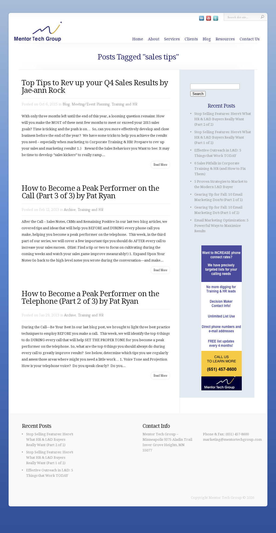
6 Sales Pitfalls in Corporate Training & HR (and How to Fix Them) (220, 168)
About (153, 39)
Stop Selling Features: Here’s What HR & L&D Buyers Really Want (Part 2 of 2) (222, 119)
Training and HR (124, 104)
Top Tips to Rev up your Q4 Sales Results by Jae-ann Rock (95, 86)
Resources (225, 39)
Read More (160, 165)
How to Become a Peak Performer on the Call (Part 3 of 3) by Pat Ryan (90, 192)
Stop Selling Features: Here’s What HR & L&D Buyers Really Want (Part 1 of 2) (222, 137)
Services (172, 39)
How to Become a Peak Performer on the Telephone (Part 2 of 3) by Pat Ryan (90, 297)
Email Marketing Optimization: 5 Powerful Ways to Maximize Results (221, 225)
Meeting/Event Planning (91, 104)
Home (137, 39)
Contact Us (250, 39)
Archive (70, 209)
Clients (191, 39)
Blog (207, 39)
